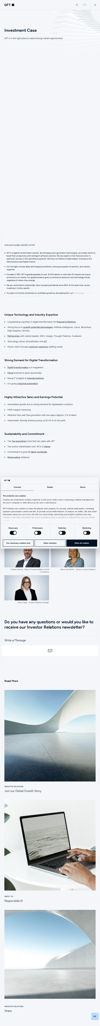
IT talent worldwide (37, 452)
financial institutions (66, 322)
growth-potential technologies (38, 327)
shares (47, 446)
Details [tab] (50, 487)
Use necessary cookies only (18, 543)
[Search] (77, 5)
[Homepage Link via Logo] (9, 5)
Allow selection (50, 543)
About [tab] (82, 487)
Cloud (10, 373)
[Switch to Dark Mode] (84, 5)
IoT (45, 341)
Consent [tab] (17, 487)
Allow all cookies (82, 543)
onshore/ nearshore (38, 346)
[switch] (37, 533)
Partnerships (13, 336)
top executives (19, 441)
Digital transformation (18, 367)
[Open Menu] (95, 5)
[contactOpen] (50, 650)
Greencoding (13, 457)
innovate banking (35, 378)
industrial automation (27, 383)
